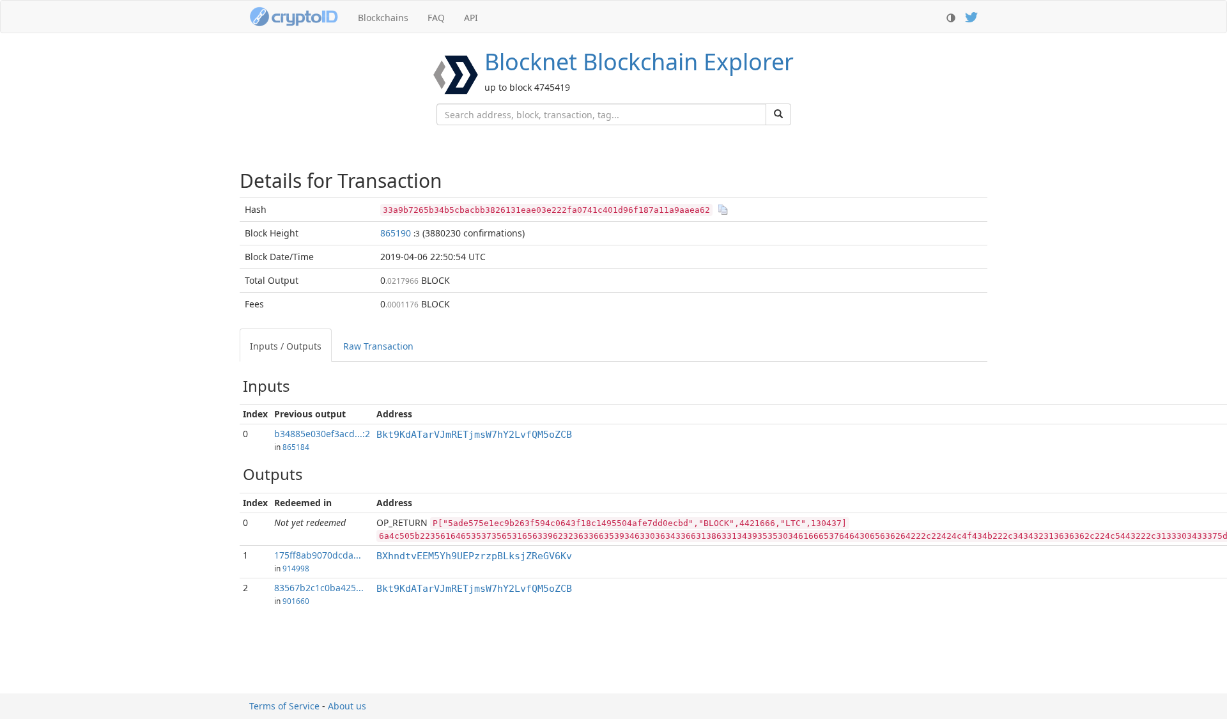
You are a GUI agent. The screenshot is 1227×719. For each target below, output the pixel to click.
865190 (395, 233)
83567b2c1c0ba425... (319, 588)
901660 (295, 601)
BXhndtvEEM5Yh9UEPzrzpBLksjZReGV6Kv (474, 556)
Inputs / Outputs (285, 346)
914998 (295, 568)
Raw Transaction (378, 346)
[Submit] (778, 114)
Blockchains (383, 18)
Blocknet (639, 61)
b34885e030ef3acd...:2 (322, 434)
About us (347, 706)
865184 (295, 447)
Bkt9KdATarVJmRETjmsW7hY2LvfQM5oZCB (474, 434)
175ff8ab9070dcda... (317, 555)
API (471, 18)
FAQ (436, 18)
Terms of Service (284, 706)
